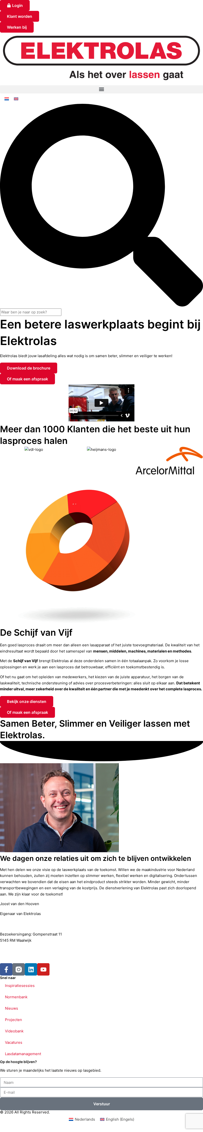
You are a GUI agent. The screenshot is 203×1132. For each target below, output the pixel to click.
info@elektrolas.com (21, 956)
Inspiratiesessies (20, 985)
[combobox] (30, 312)
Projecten (13, 1019)
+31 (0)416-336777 (20, 950)
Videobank (14, 1031)
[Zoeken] (101, 305)
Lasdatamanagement (23, 1053)
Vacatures (13, 1042)
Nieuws (11, 1008)
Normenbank (16, 997)
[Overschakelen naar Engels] (16, 98)
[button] (101, 89)
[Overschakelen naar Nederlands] (6, 98)
